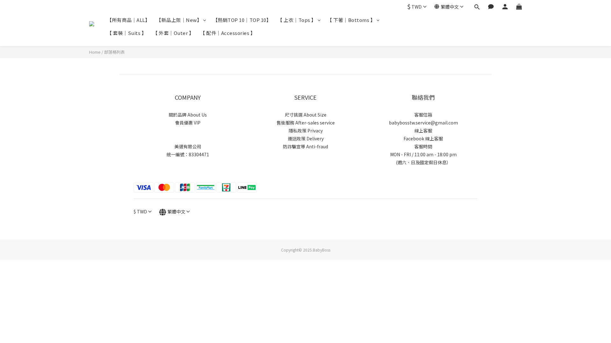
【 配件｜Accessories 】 (227, 33)
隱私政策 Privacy (306, 130)
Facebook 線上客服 (423, 138)
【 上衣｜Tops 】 (296, 20)
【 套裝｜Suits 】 (126, 33)
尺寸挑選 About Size (306, 114)
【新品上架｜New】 (179, 20)
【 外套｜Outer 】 (173, 33)
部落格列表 (114, 52)
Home (95, 52)
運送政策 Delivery (306, 138)
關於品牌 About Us (188, 114)
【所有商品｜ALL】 (128, 20)
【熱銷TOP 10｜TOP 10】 (242, 20)
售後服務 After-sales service (306, 122)
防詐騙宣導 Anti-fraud (305, 146)
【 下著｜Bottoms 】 (351, 20)
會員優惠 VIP (187, 122)
